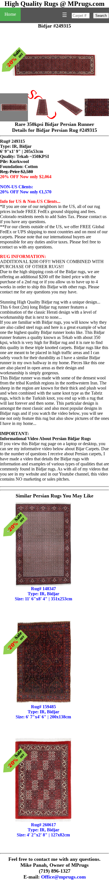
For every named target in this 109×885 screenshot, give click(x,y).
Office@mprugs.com (63, 877)
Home (10, 14)
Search (101, 15)
